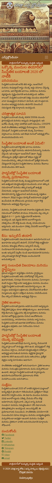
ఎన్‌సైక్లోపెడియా (10, 57)
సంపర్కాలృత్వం (26, 477)
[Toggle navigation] (46, 57)
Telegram (9, 448)
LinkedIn (8, 441)
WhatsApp (9, 445)
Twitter (7, 438)
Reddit (7, 451)
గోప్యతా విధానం (26, 472)
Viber (7, 455)
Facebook (9, 435)
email (7, 458)
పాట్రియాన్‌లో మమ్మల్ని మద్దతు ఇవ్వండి (26, 63)
